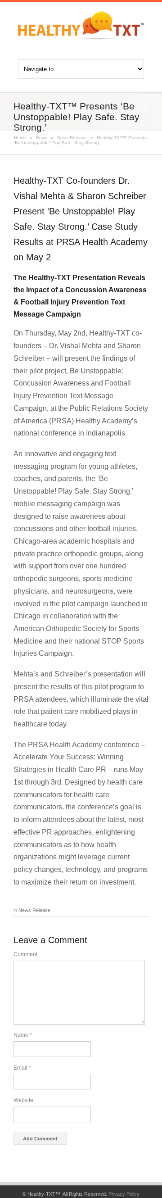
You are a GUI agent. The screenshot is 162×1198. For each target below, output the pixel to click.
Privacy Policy (124, 1194)
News (41, 137)
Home (20, 137)
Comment (25, 954)
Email (22, 1068)
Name (23, 1035)
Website (23, 1100)
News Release (72, 137)
